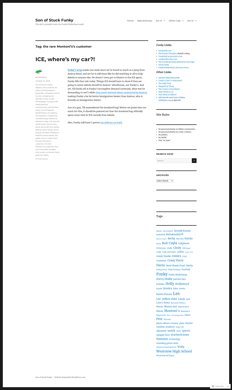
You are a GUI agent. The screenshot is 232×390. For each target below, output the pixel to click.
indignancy (52, 116)
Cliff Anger (186, 248)
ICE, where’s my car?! (65, 59)
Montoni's (52, 118)
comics (176, 256)
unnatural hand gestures (166, 347)
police (56, 127)
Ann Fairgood (168, 231)
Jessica (167, 288)
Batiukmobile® (174, 234)
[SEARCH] (194, 160)
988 (179, 100)
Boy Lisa (180, 239)
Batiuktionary (144, 20)
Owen (188, 315)
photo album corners (167, 323)
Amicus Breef (48, 87)
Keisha (182, 288)
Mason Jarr (170, 306)
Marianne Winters (178, 303)
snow (178, 331)
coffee (180, 251)
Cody (158, 252)
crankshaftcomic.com (167, 59)
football (186, 269)
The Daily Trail (164, 83)
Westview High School (174, 351)
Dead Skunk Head (175, 265)
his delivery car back (111, 122)
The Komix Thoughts (167, 53)
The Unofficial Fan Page (176, 62)
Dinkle (189, 265)
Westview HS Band (165, 355)
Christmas (161, 248)
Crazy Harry (176, 260)
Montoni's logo (41, 121)
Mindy (159, 311)
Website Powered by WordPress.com (69, 377)
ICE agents (52, 113)
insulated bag (41, 118)
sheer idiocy (47, 130)
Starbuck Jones (180, 334)
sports (186, 330)
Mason (159, 306)
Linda (181, 298)
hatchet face (53, 107)
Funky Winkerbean (178, 274)
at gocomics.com (170, 56)
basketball (160, 234)
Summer (162, 339)
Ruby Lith (180, 327)
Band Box (39, 93)
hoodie (159, 288)
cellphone (183, 243)
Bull (165, 243)
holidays (160, 284)
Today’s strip (75, 70)
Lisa (188, 299)
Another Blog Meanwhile (169, 78)
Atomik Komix (182, 230)
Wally (46, 155)
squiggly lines (163, 335)
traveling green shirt (167, 343)
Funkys (50, 102)
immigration (41, 116)
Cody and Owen (169, 252)
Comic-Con (189, 252)
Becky (171, 238)
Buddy (158, 244)
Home (130, 20)
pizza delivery (47, 127)
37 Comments (41, 159)
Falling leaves (161, 270)
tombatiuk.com (164, 51)
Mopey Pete (161, 315)
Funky (45, 99)
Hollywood (182, 283)
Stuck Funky (163, 65)
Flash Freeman (174, 269)
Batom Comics (161, 239)
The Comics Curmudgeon (169, 89)
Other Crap (175, 20)
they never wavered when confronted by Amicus (121, 92)
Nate (168, 315)
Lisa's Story (163, 302)
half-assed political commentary (46, 104)
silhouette (161, 331)
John (175, 288)
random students (165, 326)
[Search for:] (174, 160)
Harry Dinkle (164, 279)
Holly (37, 110)
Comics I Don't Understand (170, 80)
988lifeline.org (164, 100)
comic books (163, 256)
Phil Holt (167, 319)
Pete (159, 319)
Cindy (177, 248)
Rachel (38, 130)
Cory (184, 256)
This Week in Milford (167, 95)
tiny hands (40, 152)
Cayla (173, 243)
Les (176, 293)
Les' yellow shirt (166, 298)
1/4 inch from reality (43, 85)
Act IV (190, 20)
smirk (56, 130)
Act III (159, 20)
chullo (169, 248)
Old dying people (177, 315)
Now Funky (52, 124)
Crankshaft (161, 260)
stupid (38, 132)
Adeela (38, 87)
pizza (37, 127)
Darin (160, 265)
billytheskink (41, 77)
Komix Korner (164, 294)
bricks (189, 238)
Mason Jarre (183, 307)
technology (174, 339)
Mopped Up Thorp (166, 86)
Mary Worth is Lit (165, 92)
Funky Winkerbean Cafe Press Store (173, 67)
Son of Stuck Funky (54, 20)
